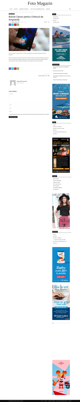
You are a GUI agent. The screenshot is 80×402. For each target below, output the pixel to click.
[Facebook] (10, 24)
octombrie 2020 (56, 22)
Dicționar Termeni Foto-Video (58, 128)
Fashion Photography (57, 180)
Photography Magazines (57, 187)
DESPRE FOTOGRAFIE (24, 8)
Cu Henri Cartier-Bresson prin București (60, 79)
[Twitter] (12, 24)
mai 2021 (55, 20)
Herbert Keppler (56, 185)
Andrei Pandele (56, 178)
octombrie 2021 (56, 18)
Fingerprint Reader (15, 12)
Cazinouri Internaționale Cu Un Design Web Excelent (61, 67)
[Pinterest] (15, 24)
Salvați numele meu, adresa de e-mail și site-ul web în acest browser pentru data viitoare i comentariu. (29, 114)
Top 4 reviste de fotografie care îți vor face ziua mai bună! (61, 76)
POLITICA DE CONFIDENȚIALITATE (37, 8)
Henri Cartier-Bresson (57, 184)
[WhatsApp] (18, 24)
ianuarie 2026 (55, 16)
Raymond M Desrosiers (22, 81)
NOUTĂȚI (16, 8)
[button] (69, 9)
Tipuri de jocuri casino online (58, 70)
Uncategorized (56, 189)
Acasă (10, 12)
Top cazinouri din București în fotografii (60, 73)
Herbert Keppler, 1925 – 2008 (43, 75)
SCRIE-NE (48, 8)
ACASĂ (11, 8)
